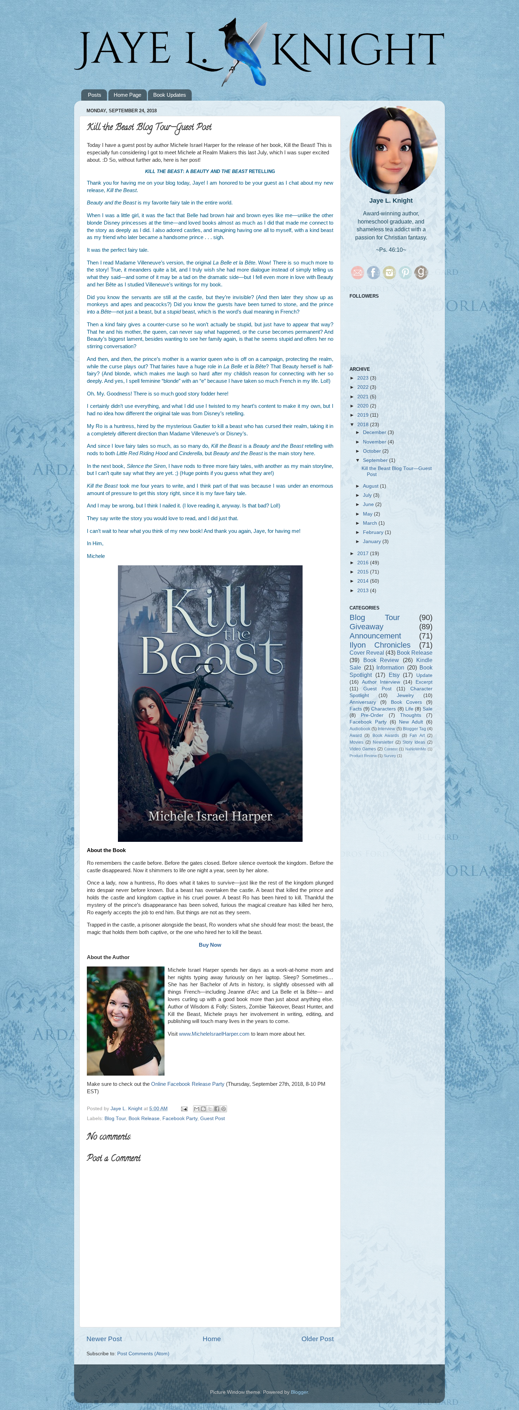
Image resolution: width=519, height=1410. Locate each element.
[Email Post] (184, 1108)
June (369, 504)
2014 (363, 581)
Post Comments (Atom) (143, 1353)
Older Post (318, 1339)
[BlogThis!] (203, 1108)
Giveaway (366, 626)
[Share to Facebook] (216, 1108)
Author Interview (381, 682)
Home (212, 1339)
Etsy (394, 675)
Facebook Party (179, 1118)
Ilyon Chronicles (380, 645)
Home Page (127, 95)
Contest (391, 749)
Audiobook (360, 728)
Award (356, 735)
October (372, 451)
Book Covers (406, 702)
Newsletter (383, 742)
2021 (363, 396)
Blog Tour (115, 1118)
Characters (383, 709)
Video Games (363, 748)
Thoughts (410, 715)
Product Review (363, 756)
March (370, 523)
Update (424, 675)
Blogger (299, 1392)
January (372, 541)
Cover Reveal (367, 652)
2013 (363, 590)
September (376, 460)
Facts (356, 709)
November (375, 442)
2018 (363, 424)
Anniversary (363, 702)
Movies (356, 742)
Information (390, 667)
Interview (386, 728)
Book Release (144, 1118)
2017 (363, 553)
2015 (363, 572)
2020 (363, 406)
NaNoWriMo (415, 749)
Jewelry (405, 695)
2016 (363, 562)
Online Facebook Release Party (188, 1084)
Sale (427, 709)
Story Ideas (413, 742)
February (374, 532)
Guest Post (212, 1118)
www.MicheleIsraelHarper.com (214, 1034)
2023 (363, 378)
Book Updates (169, 95)
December (375, 432)
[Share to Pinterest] (223, 1108)
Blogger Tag (414, 728)
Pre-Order (372, 715)
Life (409, 709)
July (368, 495)
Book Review (381, 660)
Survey (390, 756)
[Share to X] (210, 1108)
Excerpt (424, 682)
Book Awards (385, 735)
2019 (363, 415)
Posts (94, 95)
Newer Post (104, 1339)
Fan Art (417, 735)
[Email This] (196, 1108)
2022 (363, 387)
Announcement (375, 635)
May (368, 514)
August (371, 486)
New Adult (411, 722)
